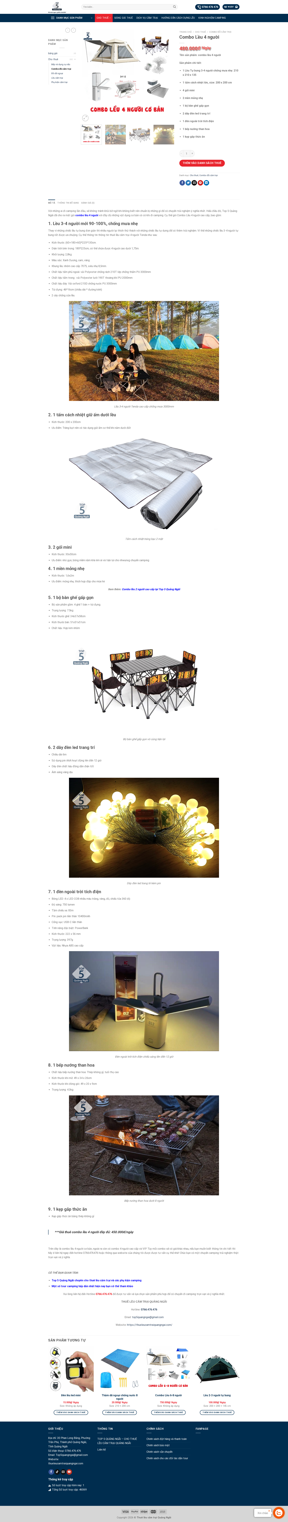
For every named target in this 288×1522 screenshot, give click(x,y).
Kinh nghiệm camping (212, 17)
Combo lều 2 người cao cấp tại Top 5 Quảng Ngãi (151, 589)
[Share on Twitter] (188, 183)
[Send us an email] (63, 1472)
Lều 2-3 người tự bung (217, 1395)
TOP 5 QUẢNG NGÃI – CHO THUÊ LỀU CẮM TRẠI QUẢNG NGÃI (117, 1441)
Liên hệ (101, 1449)
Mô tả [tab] (51, 203)
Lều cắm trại (57, 78)
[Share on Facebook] (182, 183)
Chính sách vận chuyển (159, 1451)
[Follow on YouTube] (69, 1472)
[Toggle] (75, 59)
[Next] (168, 75)
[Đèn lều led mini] (71, 1369)
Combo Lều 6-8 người (168, 1395)
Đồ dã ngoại (57, 73)
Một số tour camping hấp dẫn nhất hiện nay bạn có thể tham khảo (92, 1286)
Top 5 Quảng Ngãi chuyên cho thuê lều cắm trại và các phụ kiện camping (97, 1280)
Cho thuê (103, 17)
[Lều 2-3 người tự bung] (217, 1369)
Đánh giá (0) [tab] (88, 203)
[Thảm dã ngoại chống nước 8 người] (119, 1369)
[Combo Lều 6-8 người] (168, 1369)
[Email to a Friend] (194, 183)
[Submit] (174, 7)
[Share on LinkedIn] (206, 183)
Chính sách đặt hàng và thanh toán (166, 1439)
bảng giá (52, 53)
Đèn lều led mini (70, 1395)
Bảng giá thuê (123, 17)
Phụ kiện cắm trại (59, 82)
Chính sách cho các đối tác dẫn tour (167, 1458)
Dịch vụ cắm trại (147, 17)
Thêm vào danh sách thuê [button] (71, 1412)
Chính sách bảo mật (158, 1445)
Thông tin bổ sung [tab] (68, 203)
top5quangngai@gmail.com (148, 1317)
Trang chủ (185, 31)
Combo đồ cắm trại (61, 69)
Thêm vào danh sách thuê (202, 163)
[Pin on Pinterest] (200, 183)
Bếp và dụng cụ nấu (60, 64)
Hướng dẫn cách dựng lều (178, 17)
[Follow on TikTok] (57, 1472)
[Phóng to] (85, 118)
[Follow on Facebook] (51, 1472)
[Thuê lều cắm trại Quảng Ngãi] (62, 7)
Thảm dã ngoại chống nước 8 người (120, 1397)
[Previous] (87, 75)
